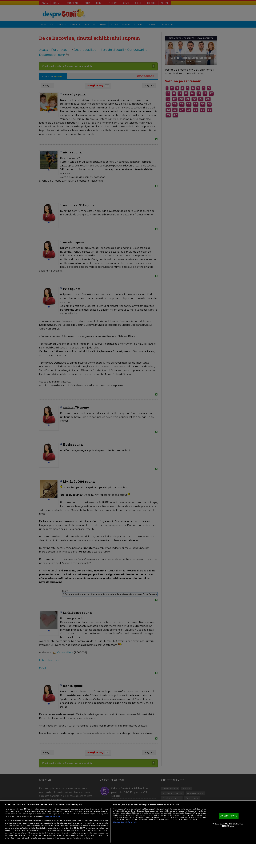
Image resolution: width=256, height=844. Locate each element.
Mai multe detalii (52, 816)
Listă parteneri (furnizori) (125, 822)
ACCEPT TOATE (228, 816)
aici (79, 830)
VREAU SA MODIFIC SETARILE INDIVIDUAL (227, 825)
